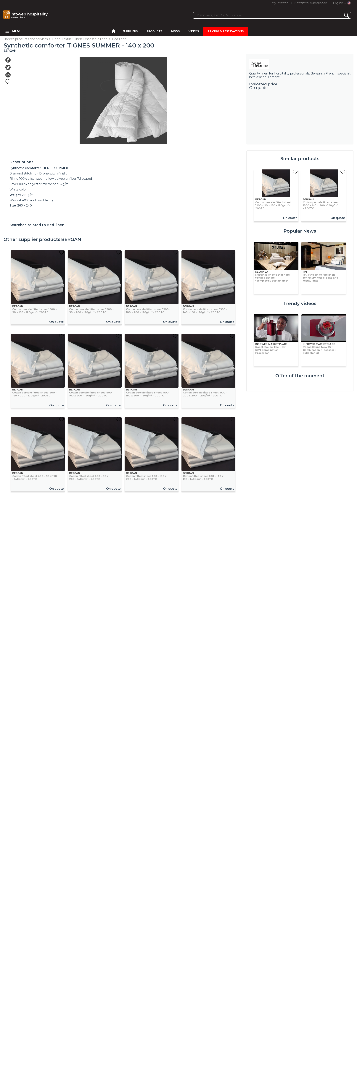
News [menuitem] (175, 31)
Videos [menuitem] (194, 31)
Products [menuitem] (154, 31)
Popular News (300, 231)
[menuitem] (7, 31)
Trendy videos (299, 303)
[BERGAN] (300, 64)
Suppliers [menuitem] (130, 31)
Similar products (299, 158)
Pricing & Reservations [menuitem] (226, 31)
